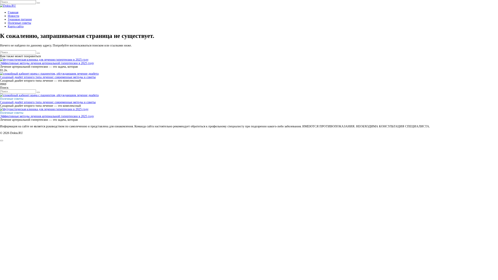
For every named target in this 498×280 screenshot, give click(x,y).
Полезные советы (19, 22)
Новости (13, 16)
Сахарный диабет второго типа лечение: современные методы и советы (48, 77)
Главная (13, 12)
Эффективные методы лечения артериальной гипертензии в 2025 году (47, 63)
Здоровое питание (20, 19)
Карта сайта (16, 26)
